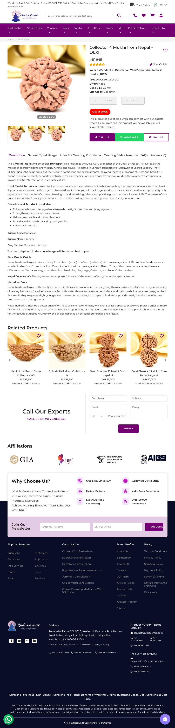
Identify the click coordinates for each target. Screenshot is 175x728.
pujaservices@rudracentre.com (148, 661)
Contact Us (123, 564)
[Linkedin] (34, 641)
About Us (122, 551)
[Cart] (152, 15)
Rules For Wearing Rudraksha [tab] (80, 155)
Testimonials (124, 589)
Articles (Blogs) (126, 582)
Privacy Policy (152, 557)
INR (162, 4)
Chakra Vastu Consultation (78, 582)
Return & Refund (154, 576)
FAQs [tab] (144, 155)
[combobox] (97, 416)
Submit (128, 428)
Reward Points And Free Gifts (155, 584)
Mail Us (158, 137)
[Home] (25, 16)
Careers (121, 570)
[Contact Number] (135, 15)
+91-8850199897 (107, 652)
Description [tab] (17, 155)
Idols (66, 28)
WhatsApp (131, 137)
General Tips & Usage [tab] (42, 155)
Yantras (52, 28)
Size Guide (159, 64)
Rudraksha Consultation (76, 557)
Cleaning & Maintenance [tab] (121, 155)
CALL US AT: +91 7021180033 (46, 419)
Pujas (109, 28)
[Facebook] (11, 641)
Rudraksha (15, 28)
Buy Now (133, 100)
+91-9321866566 (82, 652)
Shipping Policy (153, 564)
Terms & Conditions (155, 551)
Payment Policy (153, 570)
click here (160, 712)
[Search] (119, 15)
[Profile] (161, 15)
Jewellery (94, 28)
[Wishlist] (144, 15)
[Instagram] (27, 641)
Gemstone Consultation (76, 564)
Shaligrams (41, 553)
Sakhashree (124, 557)
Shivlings (40, 565)
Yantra (11, 572)
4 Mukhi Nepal (22, 39)
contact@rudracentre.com (148, 633)
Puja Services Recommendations (82, 570)
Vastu (78, 28)
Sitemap (122, 608)
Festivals (40, 578)
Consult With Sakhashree (77, 551)
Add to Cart (103, 100)
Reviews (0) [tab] (158, 155)
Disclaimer (150, 592)
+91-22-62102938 (60, 652)
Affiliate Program (127, 601)
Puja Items (41, 559)
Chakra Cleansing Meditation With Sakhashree (82, 591)
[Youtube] (19, 641)
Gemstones (34, 28)
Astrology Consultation (76, 576)
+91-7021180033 (137, 639)
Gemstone (14, 559)
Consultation (137, 28)
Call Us (104, 137)
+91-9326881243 (142, 666)
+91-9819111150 (155, 639)
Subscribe (157, 526)
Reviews (122, 595)
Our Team (123, 576)
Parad (11, 578)
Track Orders (143, 5)
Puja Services (15, 565)
